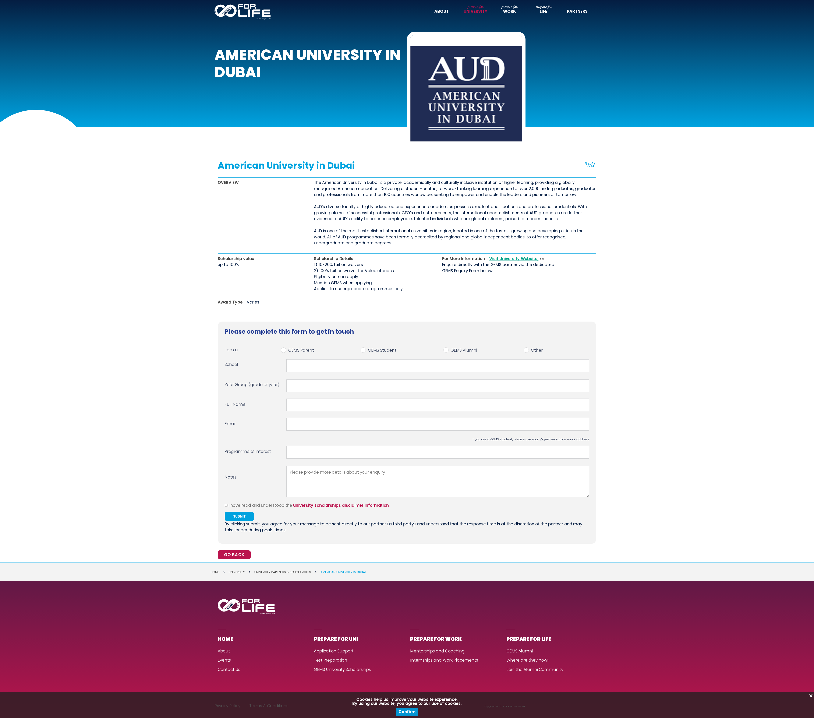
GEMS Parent (301, 350)
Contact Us (229, 669)
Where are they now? (527, 660)
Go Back (234, 555)
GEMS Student (382, 350)
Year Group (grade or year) (252, 385)
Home (215, 572)
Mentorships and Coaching (437, 651)
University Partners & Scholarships (282, 572)
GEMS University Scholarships (342, 669)
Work (509, 11)
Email (230, 424)
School (231, 364)
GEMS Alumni (464, 350)
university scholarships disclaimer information (341, 505)
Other (537, 350)
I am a (231, 350)
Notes (230, 477)
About (441, 11)
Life (543, 11)
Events (224, 660)
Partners (577, 11)
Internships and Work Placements (444, 660)
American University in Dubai (343, 572)
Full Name (235, 404)
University (475, 11)
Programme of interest (248, 451)
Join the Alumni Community (534, 669)
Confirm (407, 712)
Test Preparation (330, 660)
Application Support (334, 651)
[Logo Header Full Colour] (243, 12)
